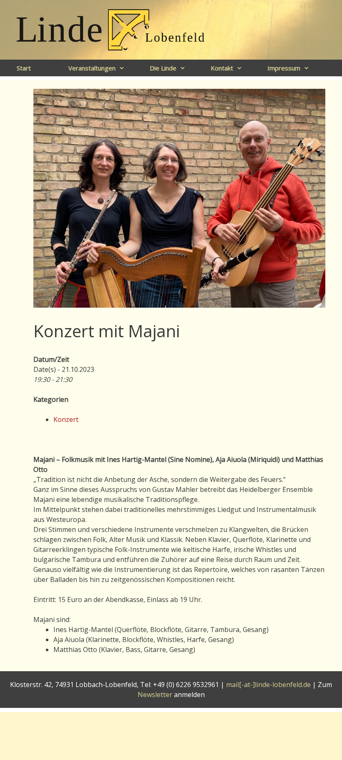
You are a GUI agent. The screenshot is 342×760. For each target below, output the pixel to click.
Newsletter (155, 694)
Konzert (65, 419)
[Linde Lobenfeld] (110, 29)
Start (24, 68)
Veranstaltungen (92, 68)
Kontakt (222, 68)
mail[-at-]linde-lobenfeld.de (268, 684)
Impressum (283, 68)
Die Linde (163, 68)
